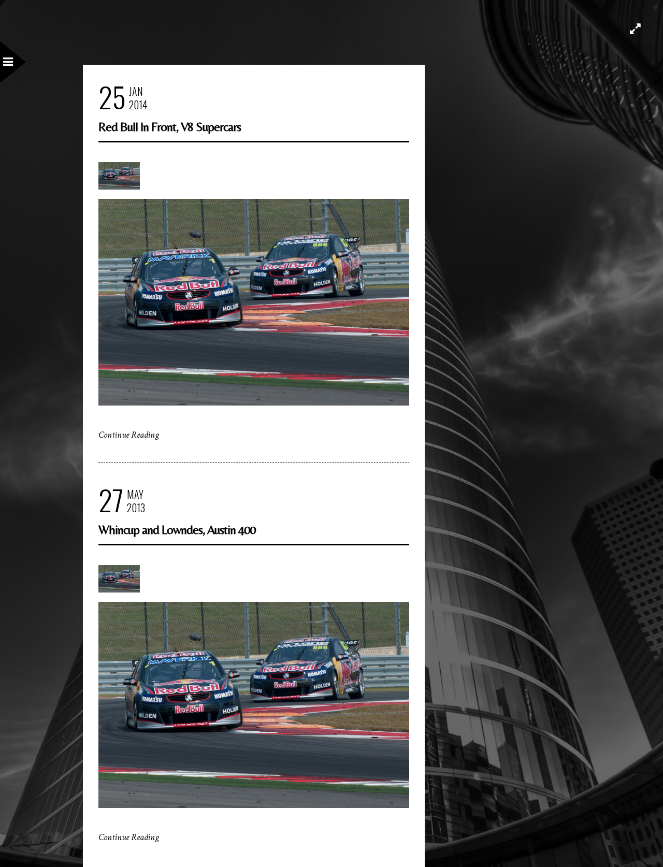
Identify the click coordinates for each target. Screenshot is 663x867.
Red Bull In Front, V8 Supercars (169, 127)
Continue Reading (128, 435)
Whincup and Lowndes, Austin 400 (176, 530)
